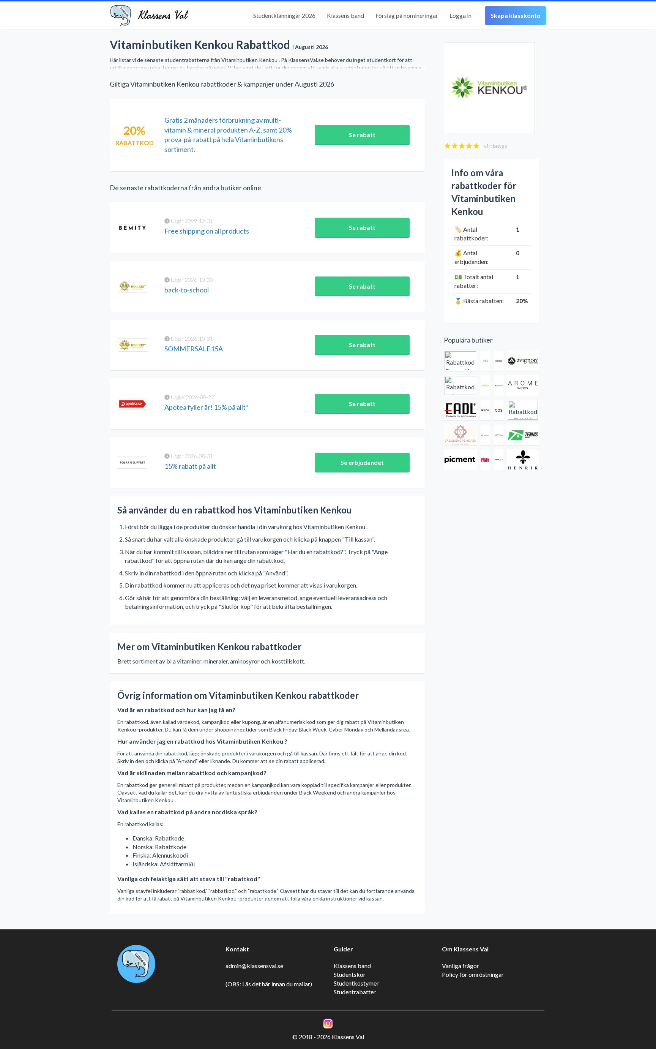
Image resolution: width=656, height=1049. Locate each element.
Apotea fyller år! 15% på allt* (206, 407)
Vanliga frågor (460, 965)
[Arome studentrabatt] (523, 385)
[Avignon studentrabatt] (523, 361)
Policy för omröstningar (473, 974)
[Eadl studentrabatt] (460, 410)
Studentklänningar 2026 (284, 15)
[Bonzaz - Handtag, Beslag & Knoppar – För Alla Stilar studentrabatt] (485, 410)
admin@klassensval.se (254, 965)
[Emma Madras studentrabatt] (460, 385)
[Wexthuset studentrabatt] (498, 459)
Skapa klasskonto (515, 15)
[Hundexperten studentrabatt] (498, 385)
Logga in (460, 15)
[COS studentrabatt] (498, 410)
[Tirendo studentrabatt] (498, 361)
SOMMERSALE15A (193, 348)
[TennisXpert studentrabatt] (523, 435)
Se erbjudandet (362, 462)
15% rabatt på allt (190, 466)
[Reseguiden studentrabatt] (460, 361)
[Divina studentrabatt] (498, 435)
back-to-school (186, 290)
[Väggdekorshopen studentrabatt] (460, 435)
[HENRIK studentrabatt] (523, 459)
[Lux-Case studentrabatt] (485, 361)
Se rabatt (362, 134)
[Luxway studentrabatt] (485, 385)
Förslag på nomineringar (406, 15)
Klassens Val (163, 15)
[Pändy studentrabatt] (485, 459)
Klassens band (345, 15)
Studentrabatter (355, 991)
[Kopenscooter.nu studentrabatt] (485, 435)
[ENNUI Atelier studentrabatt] (523, 410)
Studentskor (350, 974)
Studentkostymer (356, 983)
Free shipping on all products (206, 231)
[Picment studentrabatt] (460, 459)
